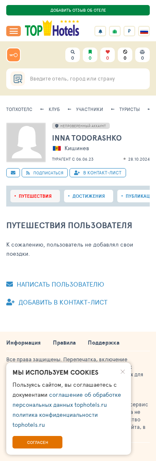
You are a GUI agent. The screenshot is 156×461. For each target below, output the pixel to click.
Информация (23, 342)
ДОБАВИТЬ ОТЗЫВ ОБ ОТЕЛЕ (78, 10)
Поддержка (103, 342)
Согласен (37, 442)
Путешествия (35, 196)
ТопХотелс (19, 109)
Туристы (129, 109)
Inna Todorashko (87, 138)
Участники (89, 109)
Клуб (54, 109)
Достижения (88, 196)
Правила (64, 342)
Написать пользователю (59, 284)
